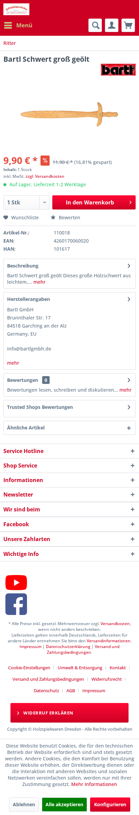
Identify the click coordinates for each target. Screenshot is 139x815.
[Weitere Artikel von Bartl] (118, 70)
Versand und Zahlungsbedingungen (83, 649)
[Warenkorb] (128, 25)
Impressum (30, 646)
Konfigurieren (110, 804)
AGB (70, 690)
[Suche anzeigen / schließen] (95, 25)
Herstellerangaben (28, 299)
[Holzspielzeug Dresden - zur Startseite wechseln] (16, 9)
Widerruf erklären (48, 713)
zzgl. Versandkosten (45, 176)
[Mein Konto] (111, 25)
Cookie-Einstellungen (29, 668)
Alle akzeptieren (64, 804)
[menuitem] (18, 25)
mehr (39, 282)
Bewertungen (22, 380)
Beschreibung (22, 265)
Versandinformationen (109, 641)
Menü (24, 25)
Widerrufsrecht (106, 679)
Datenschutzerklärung (68, 646)
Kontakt (118, 668)
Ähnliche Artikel (26, 427)
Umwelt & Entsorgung (80, 668)
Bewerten (68, 217)
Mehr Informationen (94, 784)
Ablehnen (24, 804)
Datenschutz (46, 690)
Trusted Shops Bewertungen (40, 407)
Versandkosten (115, 623)
